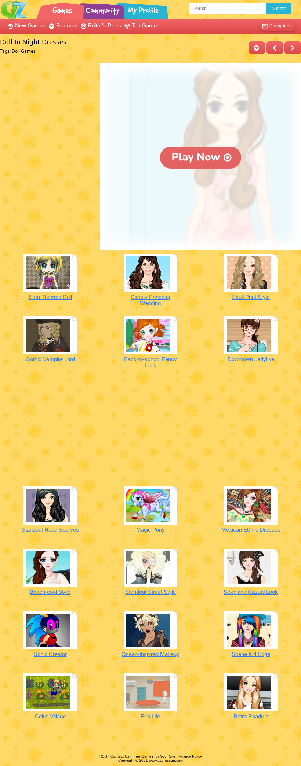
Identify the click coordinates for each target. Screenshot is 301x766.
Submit (279, 8)
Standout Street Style (150, 592)
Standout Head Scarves (50, 529)
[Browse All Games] (63, 9)
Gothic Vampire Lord (50, 359)
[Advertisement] (48, 109)
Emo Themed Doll (50, 297)
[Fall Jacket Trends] (274, 47)
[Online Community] (103, 9)
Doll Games (24, 51)
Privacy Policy (190, 756)
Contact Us (119, 756)
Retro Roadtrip (250, 716)
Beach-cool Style (50, 592)
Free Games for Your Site (154, 756)
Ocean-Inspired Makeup (150, 654)
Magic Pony (150, 529)
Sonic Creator (50, 654)
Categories (280, 26)
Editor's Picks (104, 25)
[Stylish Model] (292, 47)
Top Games (146, 25)
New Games (30, 25)
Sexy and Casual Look (251, 592)
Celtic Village (50, 716)
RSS (103, 756)
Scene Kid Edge (251, 654)
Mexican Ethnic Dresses (250, 529)
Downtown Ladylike (251, 359)
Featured (66, 25)
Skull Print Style (251, 297)
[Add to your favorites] (257, 47)
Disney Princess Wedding (150, 300)
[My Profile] (144, 9)
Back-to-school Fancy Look (150, 362)
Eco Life (150, 716)
